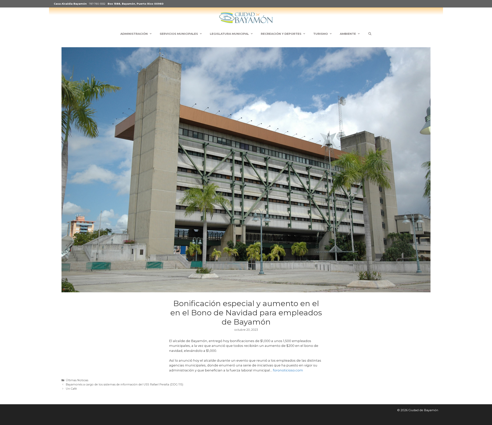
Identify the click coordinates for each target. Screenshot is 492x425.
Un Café (71, 388)
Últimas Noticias (77, 380)
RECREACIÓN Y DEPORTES (281, 34)
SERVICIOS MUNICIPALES (179, 34)
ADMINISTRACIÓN (134, 34)
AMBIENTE (348, 34)
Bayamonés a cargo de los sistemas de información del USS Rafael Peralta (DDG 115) (124, 384)
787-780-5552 (97, 3)
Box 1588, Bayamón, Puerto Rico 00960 (136, 3)
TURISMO (320, 34)
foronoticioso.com (288, 370)
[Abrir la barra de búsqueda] (369, 34)
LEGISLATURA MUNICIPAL (229, 34)
